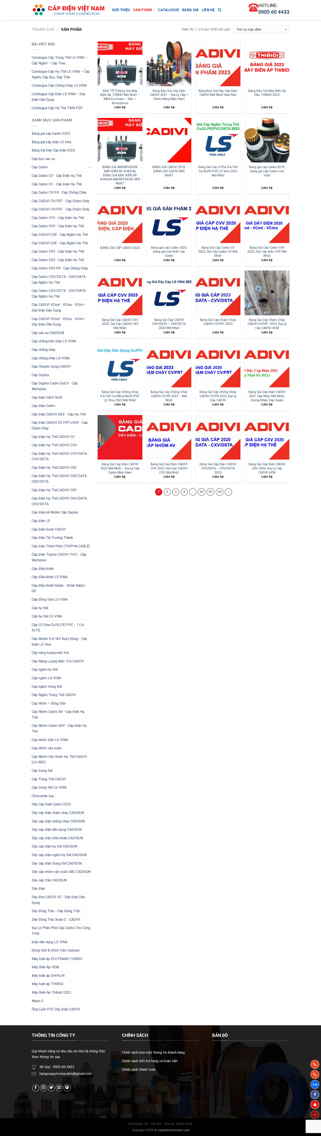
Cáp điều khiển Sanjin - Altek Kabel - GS (59, 588)
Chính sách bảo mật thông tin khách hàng (153, 1052)
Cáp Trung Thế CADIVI (49, 779)
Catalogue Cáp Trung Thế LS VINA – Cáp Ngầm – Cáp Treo (59, 60)
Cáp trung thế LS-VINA (49, 787)
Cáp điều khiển (43, 569)
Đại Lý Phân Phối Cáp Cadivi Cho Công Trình (61, 931)
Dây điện (38, 888)
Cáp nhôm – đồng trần (49, 703)
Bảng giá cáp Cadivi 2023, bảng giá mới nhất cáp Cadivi (169, 252)
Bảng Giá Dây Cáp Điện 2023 (53, 150)
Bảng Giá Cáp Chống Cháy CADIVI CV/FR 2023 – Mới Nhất (169, 396)
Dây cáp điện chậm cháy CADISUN (58, 813)
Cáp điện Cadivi (43, 406)
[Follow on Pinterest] (67, 1087)
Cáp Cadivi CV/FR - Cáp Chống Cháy (59, 192)
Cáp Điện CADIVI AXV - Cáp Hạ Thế (59, 414)
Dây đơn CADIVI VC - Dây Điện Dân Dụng (58, 900)
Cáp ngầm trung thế (47, 686)
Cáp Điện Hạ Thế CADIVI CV (53, 437)
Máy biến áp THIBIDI (48, 984)
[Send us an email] (59, 1087)
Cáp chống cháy (43, 350)
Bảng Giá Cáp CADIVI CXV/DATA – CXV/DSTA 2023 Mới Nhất (169, 324)
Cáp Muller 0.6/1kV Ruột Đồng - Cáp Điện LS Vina (59, 641)
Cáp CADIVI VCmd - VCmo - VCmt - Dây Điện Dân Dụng (59, 307)
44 (220, 492)
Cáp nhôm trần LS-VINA (50, 740)
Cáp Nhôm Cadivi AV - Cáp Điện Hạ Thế (58, 714)
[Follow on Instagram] (43, 1087)
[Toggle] (89, 167)
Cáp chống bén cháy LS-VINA (54, 341)
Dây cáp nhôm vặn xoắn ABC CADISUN (61, 872)
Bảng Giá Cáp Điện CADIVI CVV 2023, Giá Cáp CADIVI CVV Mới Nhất (169, 468)
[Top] (315, 1115)
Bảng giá (190, 10)
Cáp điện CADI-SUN (47, 397)
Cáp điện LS (41, 521)
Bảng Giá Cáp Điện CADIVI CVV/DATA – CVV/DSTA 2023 (218, 468)
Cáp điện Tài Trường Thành (52, 538)
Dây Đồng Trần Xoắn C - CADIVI (56, 919)
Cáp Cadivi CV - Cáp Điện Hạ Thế (57, 176)
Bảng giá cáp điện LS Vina (51, 142)
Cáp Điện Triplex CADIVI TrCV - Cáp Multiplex (59, 557)
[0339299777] (315, 1074)
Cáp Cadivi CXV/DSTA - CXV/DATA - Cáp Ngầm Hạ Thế (60, 279)
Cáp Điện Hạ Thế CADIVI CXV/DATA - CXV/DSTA (60, 501)
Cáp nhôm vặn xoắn (46, 748)
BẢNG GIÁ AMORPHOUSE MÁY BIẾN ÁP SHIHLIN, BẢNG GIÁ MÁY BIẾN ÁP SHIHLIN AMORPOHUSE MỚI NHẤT (120, 175)
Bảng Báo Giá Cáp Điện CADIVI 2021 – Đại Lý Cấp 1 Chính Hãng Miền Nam (169, 95)
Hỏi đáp (155, 1124)
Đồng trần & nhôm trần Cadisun (55, 950)
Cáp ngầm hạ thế (44, 669)
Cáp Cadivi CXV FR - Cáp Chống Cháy (60, 268)
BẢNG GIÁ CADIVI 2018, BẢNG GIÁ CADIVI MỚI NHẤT (169, 171)
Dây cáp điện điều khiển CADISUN (57, 838)
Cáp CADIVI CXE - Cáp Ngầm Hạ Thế (60, 235)
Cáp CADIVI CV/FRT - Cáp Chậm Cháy (61, 201)
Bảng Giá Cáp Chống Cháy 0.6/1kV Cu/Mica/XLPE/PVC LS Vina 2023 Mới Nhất (120, 396)
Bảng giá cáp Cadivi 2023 (51, 133)
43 (210, 492)
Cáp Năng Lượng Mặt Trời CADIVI (58, 661)
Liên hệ (208, 10)
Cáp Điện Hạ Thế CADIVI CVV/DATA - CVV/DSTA (60, 456)
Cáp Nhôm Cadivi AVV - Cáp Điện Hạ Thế (59, 728)
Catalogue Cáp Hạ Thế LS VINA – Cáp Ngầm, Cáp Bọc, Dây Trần (61, 74)
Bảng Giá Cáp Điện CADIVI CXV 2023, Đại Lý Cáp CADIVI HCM (267, 468)
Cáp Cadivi (40, 167)
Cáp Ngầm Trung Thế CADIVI (54, 695)
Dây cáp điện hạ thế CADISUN (54, 846)
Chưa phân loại (43, 796)
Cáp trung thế (42, 771)
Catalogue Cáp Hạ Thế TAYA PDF (57, 108)
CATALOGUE (168, 10)
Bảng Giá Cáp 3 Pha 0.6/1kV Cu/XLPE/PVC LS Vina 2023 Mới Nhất (218, 171)
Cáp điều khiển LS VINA (49, 577)
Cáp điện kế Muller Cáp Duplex (55, 512)
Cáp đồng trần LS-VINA (50, 599)
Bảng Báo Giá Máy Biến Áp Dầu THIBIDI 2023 (267, 93)
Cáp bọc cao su (43, 159)
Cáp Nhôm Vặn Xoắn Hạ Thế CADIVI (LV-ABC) (59, 759)
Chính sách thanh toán (138, 1069)
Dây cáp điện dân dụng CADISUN (57, 829)
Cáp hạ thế (40, 608)
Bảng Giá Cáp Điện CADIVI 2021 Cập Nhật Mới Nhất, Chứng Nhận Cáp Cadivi (267, 396)
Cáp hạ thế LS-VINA (47, 616)
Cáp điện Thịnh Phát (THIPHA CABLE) (61, 546)
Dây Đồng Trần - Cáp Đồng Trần (56, 911)
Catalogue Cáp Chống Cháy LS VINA (59, 85)
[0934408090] (315, 1064)
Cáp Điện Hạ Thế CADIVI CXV (54, 490)
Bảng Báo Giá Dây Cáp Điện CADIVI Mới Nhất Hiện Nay (217, 93)
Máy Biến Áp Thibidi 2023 (51, 992)
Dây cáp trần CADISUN (49, 880)
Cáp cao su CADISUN (48, 333)
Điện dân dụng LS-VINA (49, 942)
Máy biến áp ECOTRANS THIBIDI (57, 959)
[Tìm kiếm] (219, 10)
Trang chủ (43, 29)
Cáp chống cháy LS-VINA (51, 358)
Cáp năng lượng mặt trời (50, 653)
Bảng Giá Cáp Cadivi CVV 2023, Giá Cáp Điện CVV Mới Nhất (267, 252)
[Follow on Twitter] (51, 1087)
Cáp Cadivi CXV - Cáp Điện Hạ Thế (58, 251)
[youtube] (315, 1104)
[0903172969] (315, 1084)
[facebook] (315, 1094)
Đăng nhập (184, 1124)
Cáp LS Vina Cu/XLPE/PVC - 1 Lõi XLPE (58, 628)
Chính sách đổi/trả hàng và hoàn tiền (150, 1061)
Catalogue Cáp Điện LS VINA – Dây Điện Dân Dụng (58, 97)
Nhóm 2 (37, 1001)
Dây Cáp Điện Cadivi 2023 (51, 804)
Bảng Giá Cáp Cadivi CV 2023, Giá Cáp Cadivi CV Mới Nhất (218, 252)
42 (202, 492)
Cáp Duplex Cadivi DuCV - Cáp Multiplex (55, 386)
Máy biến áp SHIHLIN (48, 976)
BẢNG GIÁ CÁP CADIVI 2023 (120, 248)
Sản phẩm (142, 10)
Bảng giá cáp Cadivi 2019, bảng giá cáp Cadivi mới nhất (267, 171)
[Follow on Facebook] (35, 1087)
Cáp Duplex (40, 375)
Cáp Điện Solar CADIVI (49, 529)
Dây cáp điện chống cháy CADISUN (58, 821)
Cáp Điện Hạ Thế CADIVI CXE (54, 467)
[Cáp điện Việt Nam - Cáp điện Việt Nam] (68, 10)
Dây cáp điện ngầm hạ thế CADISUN (59, 855)
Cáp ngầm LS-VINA (46, 678)
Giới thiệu (121, 10)
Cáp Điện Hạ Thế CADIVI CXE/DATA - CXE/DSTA (60, 479)
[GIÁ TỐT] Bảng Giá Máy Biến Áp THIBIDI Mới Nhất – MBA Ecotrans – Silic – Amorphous (120, 97)
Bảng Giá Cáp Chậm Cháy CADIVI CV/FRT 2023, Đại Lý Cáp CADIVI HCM (267, 324)
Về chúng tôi (138, 1124)
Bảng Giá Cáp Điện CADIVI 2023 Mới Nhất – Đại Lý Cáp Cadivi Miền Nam (120, 468)
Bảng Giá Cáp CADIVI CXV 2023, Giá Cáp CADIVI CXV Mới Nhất (120, 324)
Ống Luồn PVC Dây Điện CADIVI (56, 1009)
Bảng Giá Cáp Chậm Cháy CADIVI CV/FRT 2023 (218, 322)
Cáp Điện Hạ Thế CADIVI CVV (54, 445)
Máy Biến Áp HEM (45, 967)
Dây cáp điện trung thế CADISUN (57, 863)
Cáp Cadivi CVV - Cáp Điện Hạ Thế (58, 218)
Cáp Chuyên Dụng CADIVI (51, 366)
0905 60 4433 (273, 12)
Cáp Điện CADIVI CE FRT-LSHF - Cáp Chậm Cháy (60, 425)
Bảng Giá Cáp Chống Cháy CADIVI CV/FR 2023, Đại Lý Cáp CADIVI (218, 396)
